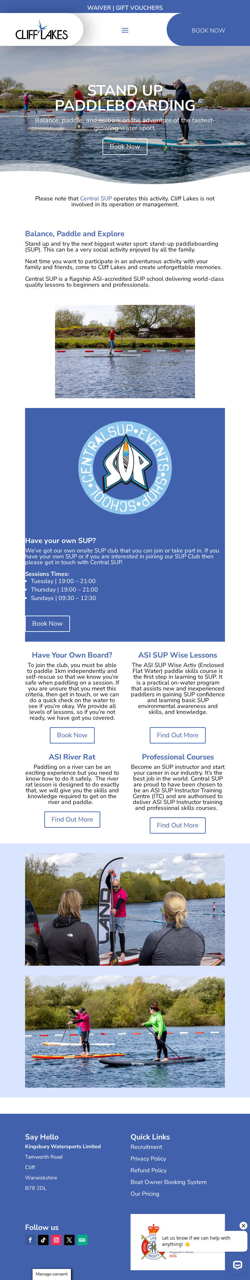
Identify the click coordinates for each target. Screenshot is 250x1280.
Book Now (125, 146)
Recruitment (146, 1147)
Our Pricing (145, 1194)
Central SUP (96, 198)
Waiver (99, 8)
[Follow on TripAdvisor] (82, 1240)
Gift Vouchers (139, 8)
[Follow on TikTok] (43, 1240)
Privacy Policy (148, 1159)
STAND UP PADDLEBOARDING (125, 98)
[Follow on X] (69, 1240)
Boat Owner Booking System (169, 1182)
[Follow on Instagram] (56, 1240)
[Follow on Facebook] (30, 1240)
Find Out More (178, 735)
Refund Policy (149, 1170)
